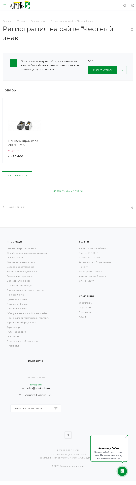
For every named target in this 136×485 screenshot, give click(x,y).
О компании (85, 302)
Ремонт (83, 267)
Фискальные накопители (21, 262)
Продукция (15, 241)
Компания (86, 296)
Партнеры (85, 307)
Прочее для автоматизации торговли (28, 318)
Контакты (35, 361)
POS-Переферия (16, 331)
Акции (82, 316)
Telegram (68, 435)
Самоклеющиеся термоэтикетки (25, 290)
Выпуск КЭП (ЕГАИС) (90, 257)
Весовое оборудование (20, 267)
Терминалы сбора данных (21, 322)
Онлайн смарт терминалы (21, 248)
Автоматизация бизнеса (92, 276)
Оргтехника (13, 336)
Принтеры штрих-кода (19, 285)
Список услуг (86, 280)
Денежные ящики (17, 299)
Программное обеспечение (23, 341)
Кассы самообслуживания (22, 271)
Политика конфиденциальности (68, 455)
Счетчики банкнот (17, 308)
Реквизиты (85, 312)
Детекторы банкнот (18, 304)
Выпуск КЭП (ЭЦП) (89, 253)
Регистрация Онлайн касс (93, 248)
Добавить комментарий (68, 191)
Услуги (84, 241)
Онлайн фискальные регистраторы (27, 253)
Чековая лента (15, 294)
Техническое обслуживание (95, 262)
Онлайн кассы (15, 257)
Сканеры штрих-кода (19, 280)
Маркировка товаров (91, 271)
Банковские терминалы (20, 276)
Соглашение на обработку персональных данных (68, 458)
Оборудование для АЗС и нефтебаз (27, 313)
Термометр (13, 327)
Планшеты (13, 345)
